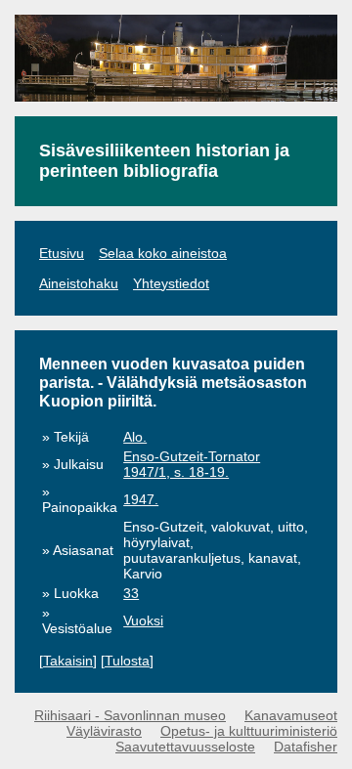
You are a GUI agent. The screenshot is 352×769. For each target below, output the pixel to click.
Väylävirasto (104, 731)
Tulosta (127, 660)
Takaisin (68, 660)
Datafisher (305, 746)
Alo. (135, 437)
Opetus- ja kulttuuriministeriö (248, 731)
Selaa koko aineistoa (163, 253)
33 (131, 593)
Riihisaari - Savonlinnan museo (130, 715)
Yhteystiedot (171, 283)
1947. (140, 499)
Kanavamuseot (290, 715)
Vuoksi (143, 620)
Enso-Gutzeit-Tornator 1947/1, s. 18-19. (191, 464)
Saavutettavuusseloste (185, 746)
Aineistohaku (78, 283)
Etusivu (61, 253)
